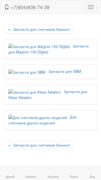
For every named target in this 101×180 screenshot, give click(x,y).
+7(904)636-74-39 (29, 7)
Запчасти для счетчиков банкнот (39, 29)
